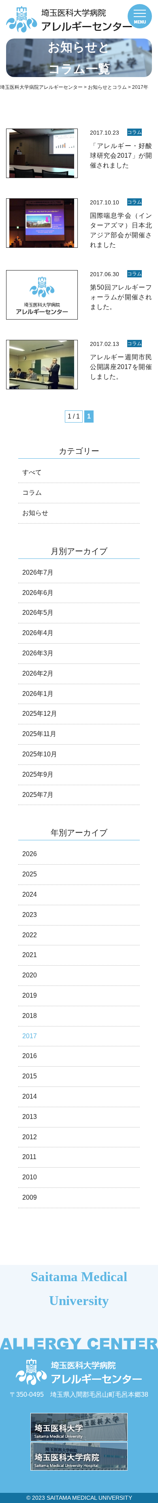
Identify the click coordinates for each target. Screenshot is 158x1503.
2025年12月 (39, 713)
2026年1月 (37, 693)
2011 (29, 1156)
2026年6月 (37, 592)
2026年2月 (37, 673)
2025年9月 (37, 774)
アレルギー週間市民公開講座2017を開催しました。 (121, 367)
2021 (29, 954)
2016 (29, 1055)
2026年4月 (37, 632)
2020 (29, 975)
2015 (29, 1076)
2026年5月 (37, 612)
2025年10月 (39, 754)
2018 (29, 1015)
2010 (29, 1177)
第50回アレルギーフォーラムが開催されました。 (121, 297)
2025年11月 (39, 733)
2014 (29, 1096)
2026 (29, 853)
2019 (29, 995)
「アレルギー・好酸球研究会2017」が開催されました (121, 155)
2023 (29, 914)
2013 (29, 1116)
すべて (32, 472)
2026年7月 (37, 572)
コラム (134, 132)
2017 (29, 1036)
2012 (29, 1137)
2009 (29, 1197)
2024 (29, 894)
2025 (29, 874)
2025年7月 (37, 794)
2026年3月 (37, 653)
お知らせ (35, 512)
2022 (29, 935)
